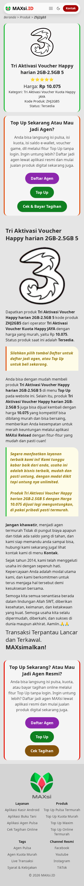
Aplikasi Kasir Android (22, 810)
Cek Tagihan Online (22, 829)
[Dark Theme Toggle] (58, 8)
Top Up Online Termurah (62, 831)
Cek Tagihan (42, 750)
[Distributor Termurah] (8, 8)
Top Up (42, 192)
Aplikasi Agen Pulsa (22, 823)
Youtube (62, 854)
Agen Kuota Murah (22, 854)
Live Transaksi (22, 861)
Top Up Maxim (62, 823)
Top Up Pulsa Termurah (62, 810)
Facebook (62, 848)
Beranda (10, 17)
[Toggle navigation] (51, 8)
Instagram (62, 861)
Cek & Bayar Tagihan (42, 206)
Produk (25, 17)
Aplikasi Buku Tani (22, 816)
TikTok (62, 867)
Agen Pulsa (22, 848)
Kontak (71, 8)
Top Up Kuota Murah (62, 816)
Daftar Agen (42, 178)
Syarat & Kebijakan (22, 867)
